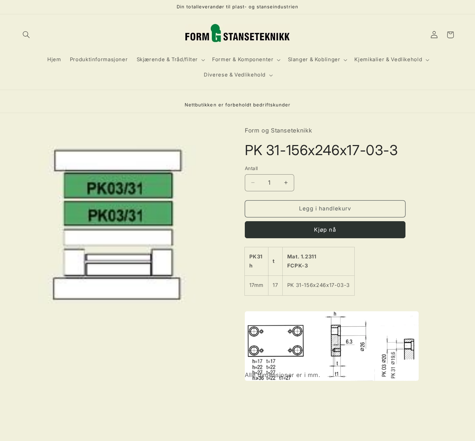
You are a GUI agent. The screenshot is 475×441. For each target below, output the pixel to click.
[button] (26, 35)
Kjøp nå (325, 229)
